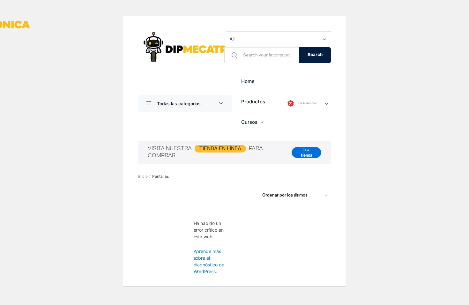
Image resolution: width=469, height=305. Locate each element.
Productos (253, 102)
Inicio (143, 176)
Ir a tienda (306, 152)
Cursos (249, 122)
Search (315, 55)
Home (248, 81)
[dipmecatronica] (203, 47)
